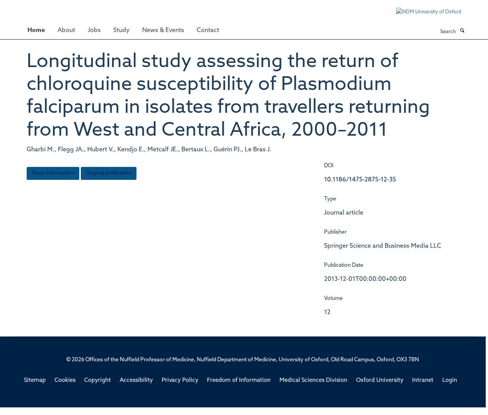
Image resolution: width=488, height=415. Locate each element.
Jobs (94, 30)
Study (121, 30)
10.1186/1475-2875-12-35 (360, 180)
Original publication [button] (109, 173)
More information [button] (53, 173)
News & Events (163, 30)
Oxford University (379, 380)
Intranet (422, 380)
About (66, 30)
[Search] (462, 31)
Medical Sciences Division (313, 380)
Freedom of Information (239, 380)
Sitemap (35, 380)
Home (36, 30)
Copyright (97, 380)
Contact (208, 30)
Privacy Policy (180, 380)
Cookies (65, 380)
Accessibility (136, 380)
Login (449, 380)
